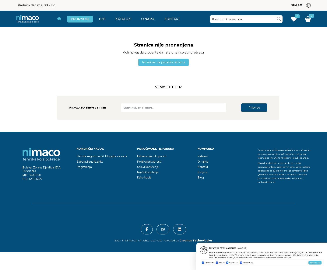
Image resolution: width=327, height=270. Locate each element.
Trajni (222, 262)
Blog (201, 177)
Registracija (84, 167)
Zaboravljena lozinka (90, 161)
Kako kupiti (144, 177)
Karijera (202, 172)
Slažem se (315, 262)
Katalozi (123, 19)
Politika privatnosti (149, 161)
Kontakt (172, 19)
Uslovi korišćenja (148, 167)
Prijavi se (254, 107)
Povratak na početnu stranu (163, 62)
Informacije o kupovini (151, 156)
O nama (148, 19)
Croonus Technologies (196, 240)
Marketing (248, 262)
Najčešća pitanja (147, 172)
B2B (102, 19)
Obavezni (209, 262)
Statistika (233, 262)
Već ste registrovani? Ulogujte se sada (102, 156)
